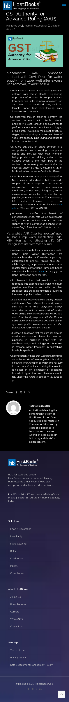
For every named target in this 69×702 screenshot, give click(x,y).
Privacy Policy (18, 657)
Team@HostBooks (34, 25)
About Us (15, 597)
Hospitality (16, 536)
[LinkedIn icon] (40, 689)
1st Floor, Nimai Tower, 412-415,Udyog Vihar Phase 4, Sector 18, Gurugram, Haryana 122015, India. (34, 498)
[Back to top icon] (61, 694)
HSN (41, 271)
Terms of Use (17, 650)
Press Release (18, 604)
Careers (14, 611)
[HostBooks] (21, 5)
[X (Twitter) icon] (32, 689)
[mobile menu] (64, 5)
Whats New (16, 619)
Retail (13, 551)
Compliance (17, 573)
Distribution (16, 558)
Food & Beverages (20, 529)
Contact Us (16, 626)
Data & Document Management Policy (31, 665)
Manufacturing (18, 543)
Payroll (14, 565)
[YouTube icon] (36, 689)
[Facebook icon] (28, 689)
